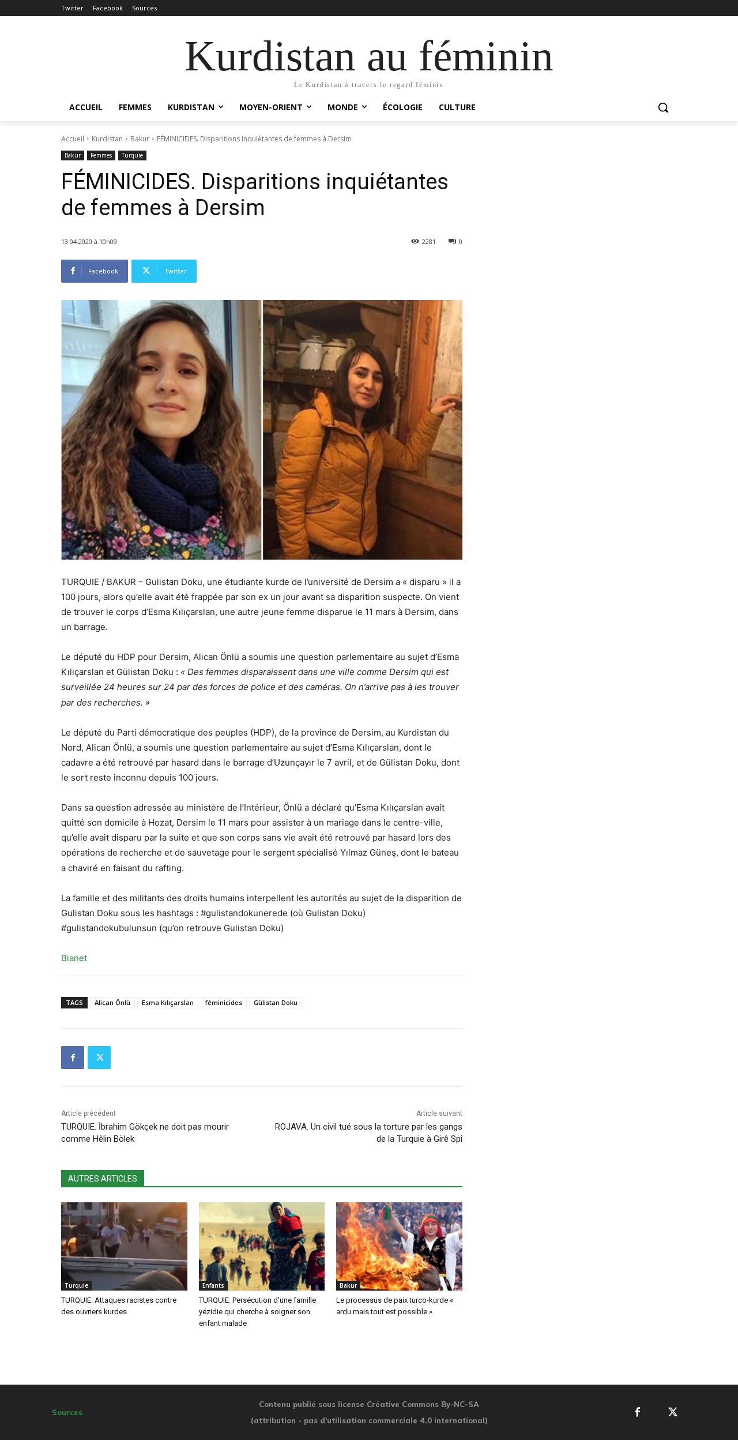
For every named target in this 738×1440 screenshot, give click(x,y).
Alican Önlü (112, 1002)
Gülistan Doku (276, 1002)
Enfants (213, 1285)
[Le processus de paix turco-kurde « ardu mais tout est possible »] (399, 1246)
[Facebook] (72, 1057)
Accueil (72, 139)
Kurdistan (107, 139)
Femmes (101, 155)
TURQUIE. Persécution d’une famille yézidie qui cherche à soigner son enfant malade (257, 1311)
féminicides (223, 1002)
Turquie (132, 155)
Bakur (139, 139)
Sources (67, 1412)
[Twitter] (99, 1057)
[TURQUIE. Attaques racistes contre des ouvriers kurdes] (124, 1246)
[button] (663, 107)
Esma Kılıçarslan (168, 1002)
